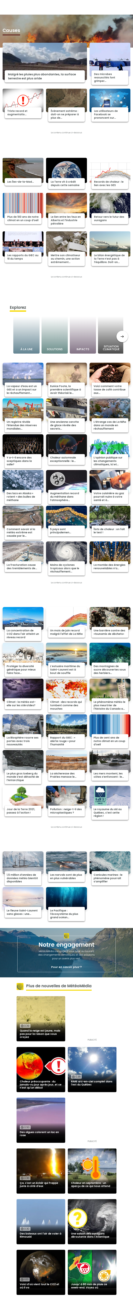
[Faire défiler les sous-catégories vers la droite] (122, 336)
